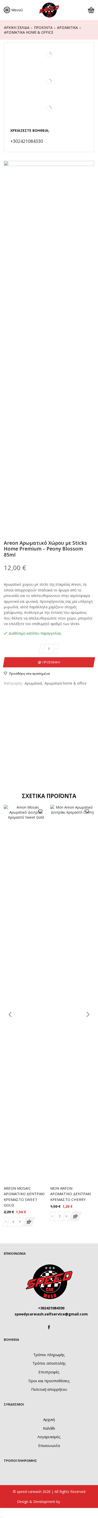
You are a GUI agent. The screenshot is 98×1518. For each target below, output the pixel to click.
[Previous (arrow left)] (0, 1516)
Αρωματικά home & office (28, 32)
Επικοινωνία (49, 1445)
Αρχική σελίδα (16, 27)
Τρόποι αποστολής (49, 1363)
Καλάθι (49, 1428)
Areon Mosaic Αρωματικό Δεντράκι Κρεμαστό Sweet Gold (24, 1196)
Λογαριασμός (49, 1436)
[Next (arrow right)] (2, 1516)
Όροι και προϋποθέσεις (49, 1380)
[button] (28, 1222)
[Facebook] (49, 1327)
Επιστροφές (49, 1371)
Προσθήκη (51, 662)
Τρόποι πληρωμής (49, 1354)
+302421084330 (26, 141)
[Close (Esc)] (0, 1511)
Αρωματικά (67, 27)
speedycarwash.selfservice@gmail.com (51, 1313)
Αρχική (49, 1419)
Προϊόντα (43, 27)
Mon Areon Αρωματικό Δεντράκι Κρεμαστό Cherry (70, 1194)
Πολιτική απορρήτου (49, 1389)
